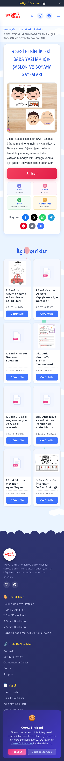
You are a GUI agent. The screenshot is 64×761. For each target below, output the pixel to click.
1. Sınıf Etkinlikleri (30, 29)
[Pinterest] (49, 16)
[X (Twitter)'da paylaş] (34, 217)
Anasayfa (9, 29)
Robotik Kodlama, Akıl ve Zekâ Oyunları (28, 632)
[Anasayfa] (9, 554)
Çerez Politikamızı (22, 743)
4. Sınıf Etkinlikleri (14, 627)
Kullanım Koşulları (14, 703)
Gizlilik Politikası (13, 698)
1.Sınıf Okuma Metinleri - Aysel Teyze (15, 484)
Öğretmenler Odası (15, 662)
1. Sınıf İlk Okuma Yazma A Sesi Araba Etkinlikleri (16, 295)
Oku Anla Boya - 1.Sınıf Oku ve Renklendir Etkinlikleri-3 (47, 422)
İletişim (8, 674)
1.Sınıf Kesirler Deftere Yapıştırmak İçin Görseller (47, 295)
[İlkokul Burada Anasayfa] (13, 16)
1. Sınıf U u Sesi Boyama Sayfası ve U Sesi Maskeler (17, 422)
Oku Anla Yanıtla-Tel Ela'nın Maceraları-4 (44, 359)
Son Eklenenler (13, 656)
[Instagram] (40, 16)
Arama (7, 668)
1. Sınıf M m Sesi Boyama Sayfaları (17, 357)
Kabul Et (17, 752)
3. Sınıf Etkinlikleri (14, 621)
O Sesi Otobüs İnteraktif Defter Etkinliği (46, 484)
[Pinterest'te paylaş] (23, 226)
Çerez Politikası (13, 709)
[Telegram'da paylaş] (51, 217)
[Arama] (32, 16)
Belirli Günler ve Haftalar (18, 603)
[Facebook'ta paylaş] (25, 217)
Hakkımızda (10, 692)
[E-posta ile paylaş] (32, 226)
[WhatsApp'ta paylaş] (42, 217)
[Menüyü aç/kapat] (58, 15)
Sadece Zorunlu (42, 752)
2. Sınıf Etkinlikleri (14, 615)
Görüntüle (17, 313)
